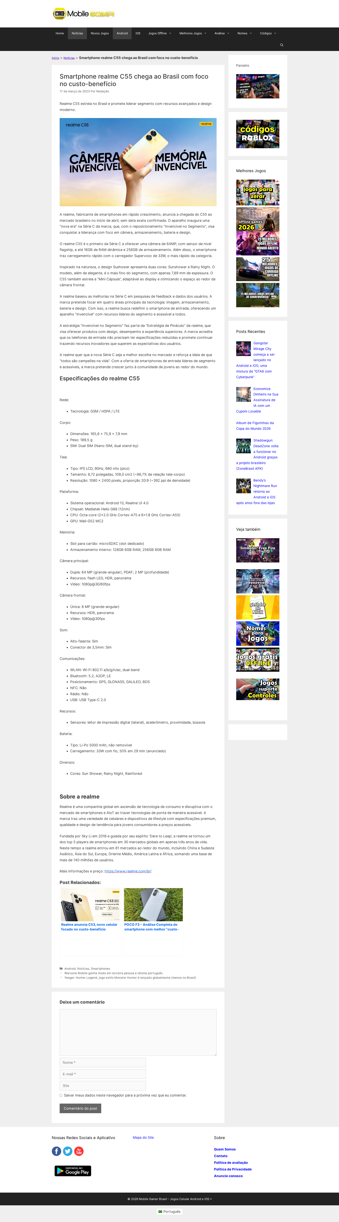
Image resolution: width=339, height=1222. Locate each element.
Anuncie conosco (228, 1176)
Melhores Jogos (191, 33)
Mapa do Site (143, 1137)
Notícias (77, 33)
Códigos (266, 33)
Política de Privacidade (233, 1169)
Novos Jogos (100, 33)
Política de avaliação (231, 1163)
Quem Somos (225, 1149)
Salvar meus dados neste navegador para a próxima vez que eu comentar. (125, 1095)
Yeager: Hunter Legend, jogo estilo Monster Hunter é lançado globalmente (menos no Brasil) (130, 977)
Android (122, 33)
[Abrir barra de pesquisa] (281, 45)
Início (55, 58)
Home (60, 33)
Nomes (242, 33)
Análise (220, 33)
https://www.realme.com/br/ (128, 871)
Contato (220, 1156)
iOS (138, 33)
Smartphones (100, 968)
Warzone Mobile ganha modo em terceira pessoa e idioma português (113, 973)
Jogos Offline (157, 33)
